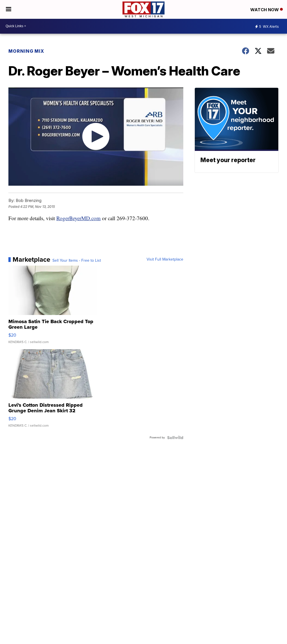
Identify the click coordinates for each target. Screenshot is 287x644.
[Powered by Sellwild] (175, 438)
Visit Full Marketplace (165, 259)
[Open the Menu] (8, 9)
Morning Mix (26, 51)
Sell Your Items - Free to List (76, 261)
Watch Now (265, 9)
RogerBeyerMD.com (78, 218)
